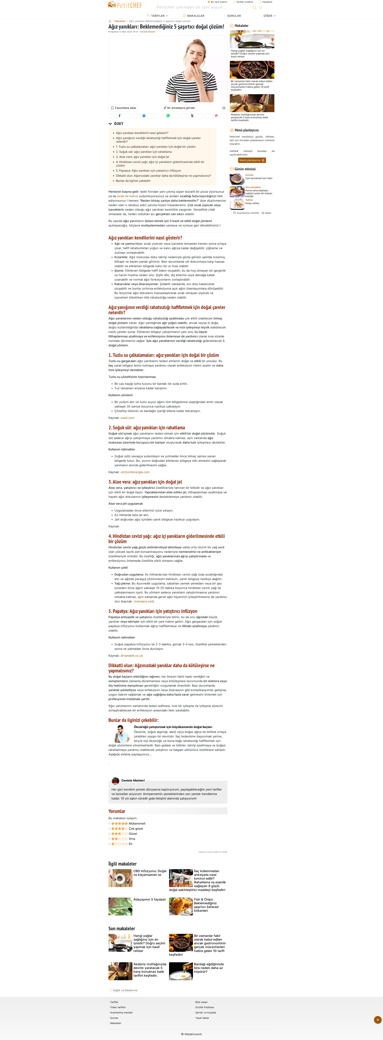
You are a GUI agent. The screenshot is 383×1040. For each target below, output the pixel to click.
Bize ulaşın (202, 1002)
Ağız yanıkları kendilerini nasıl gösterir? (142, 133)
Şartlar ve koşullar (206, 1012)
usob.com (127, 418)
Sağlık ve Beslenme (125, 990)
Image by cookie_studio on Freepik (213, 852)
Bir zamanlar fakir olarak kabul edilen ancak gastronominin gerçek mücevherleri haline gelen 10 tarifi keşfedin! (197, 945)
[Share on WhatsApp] (168, 116)
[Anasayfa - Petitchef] (109, 21)
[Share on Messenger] (144, 116)
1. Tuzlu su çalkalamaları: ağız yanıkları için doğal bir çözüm (156, 146)
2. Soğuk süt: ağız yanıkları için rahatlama (144, 152)
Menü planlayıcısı (250, 160)
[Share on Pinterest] (216, 116)
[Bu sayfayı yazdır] (224, 108)
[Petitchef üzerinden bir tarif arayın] (255, 7)
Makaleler (195, 15)
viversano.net (143, 601)
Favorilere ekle (125, 108)
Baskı (268, 212)
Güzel (132, 833)
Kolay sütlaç (252, 203)
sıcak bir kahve (127, 196)
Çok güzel (135, 828)
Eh (130, 844)
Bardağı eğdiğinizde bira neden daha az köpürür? (209, 967)
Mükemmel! (137, 823)
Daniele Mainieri (147, 31)
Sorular (233, 15)
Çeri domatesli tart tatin (258, 178)
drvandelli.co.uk (132, 655)
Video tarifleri (118, 1007)
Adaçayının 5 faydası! (149, 899)
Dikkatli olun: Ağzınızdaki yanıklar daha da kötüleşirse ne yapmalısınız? (163, 175)
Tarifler (157, 15)
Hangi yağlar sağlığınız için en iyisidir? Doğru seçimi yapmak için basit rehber (149, 943)
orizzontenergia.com (135, 472)
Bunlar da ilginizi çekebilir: (133, 181)
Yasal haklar (202, 1018)
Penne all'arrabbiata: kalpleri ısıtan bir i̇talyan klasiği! (258, 193)
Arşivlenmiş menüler (247, 212)
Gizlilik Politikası (205, 1007)
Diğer (267, 15)
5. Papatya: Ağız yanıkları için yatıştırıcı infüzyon (148, 170)
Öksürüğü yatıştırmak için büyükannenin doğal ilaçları (173, 727)
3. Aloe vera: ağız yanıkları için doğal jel (142, 157)
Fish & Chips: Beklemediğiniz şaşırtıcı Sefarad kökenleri (206, 905)
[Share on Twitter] (192, 116)
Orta (131, 839)
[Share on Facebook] (119, 116)
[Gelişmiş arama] (260, 8)
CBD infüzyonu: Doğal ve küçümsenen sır (149, 873)
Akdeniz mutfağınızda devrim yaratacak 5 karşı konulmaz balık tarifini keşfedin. (149, 969)
